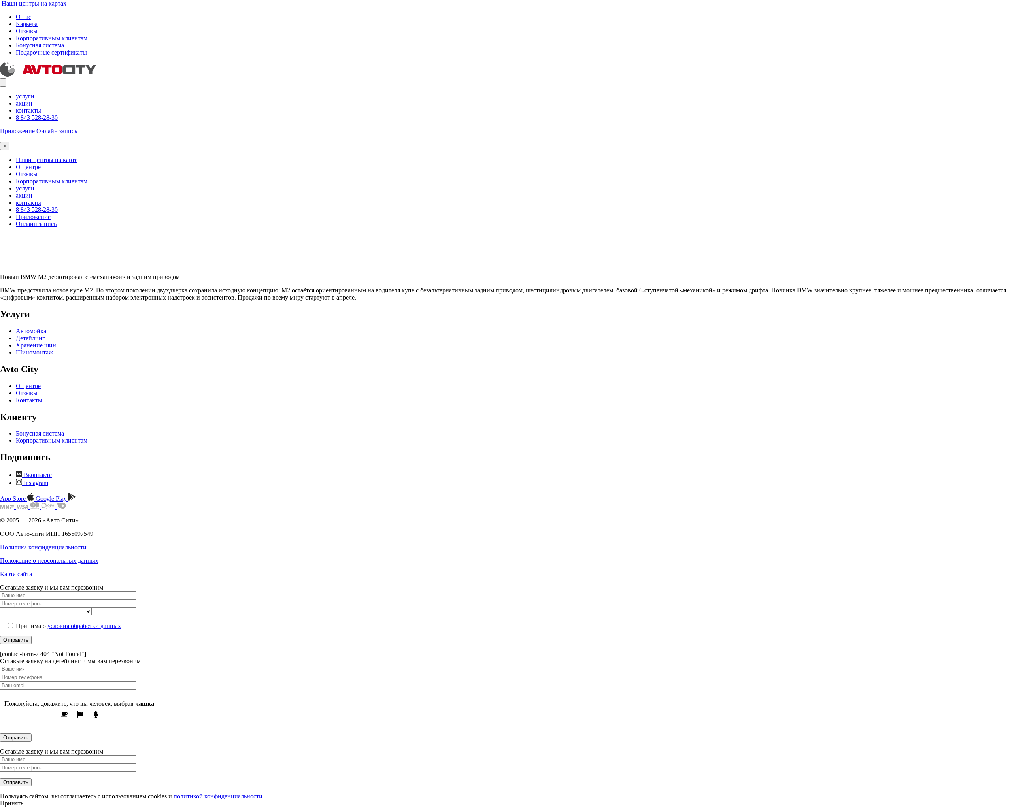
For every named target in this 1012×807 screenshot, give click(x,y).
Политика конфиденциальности (43, 547)
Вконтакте (37, 474)
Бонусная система (40, 45)
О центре (28, 167)
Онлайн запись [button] (56, 131)
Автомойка (31, 331)
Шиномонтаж (34, 352)
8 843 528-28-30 (37, 117)
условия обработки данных (84, 625)
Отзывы (27, 31)
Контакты (29, 400)
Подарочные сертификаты (51, 52)
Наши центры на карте (46, 159)
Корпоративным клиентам (51, 38)
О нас (23, 16)
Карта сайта (16, 574)
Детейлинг (30, 338)
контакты (28, 110)
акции (24, 103)
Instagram (35, 482)
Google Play (52, 498)
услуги (25, 96)
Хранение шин (36, 345)
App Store (13, 498)
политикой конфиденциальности (218, 796)
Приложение (17, 131)
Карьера (27, 24)
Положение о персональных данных (49, 560)
